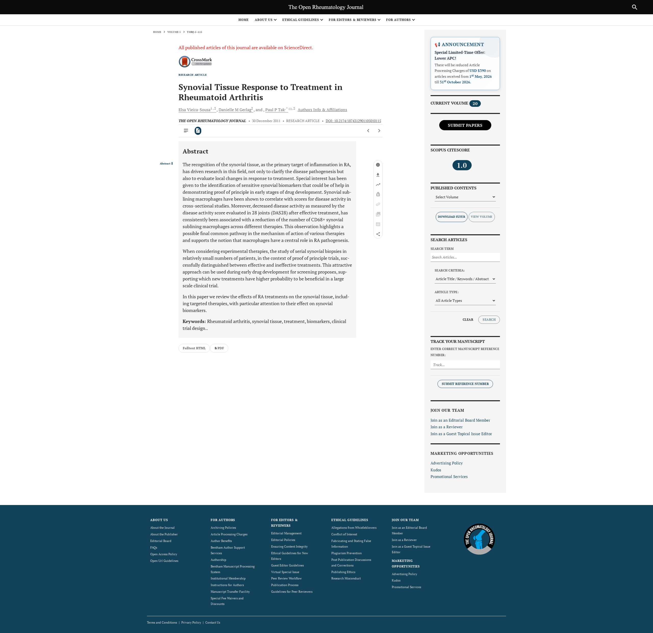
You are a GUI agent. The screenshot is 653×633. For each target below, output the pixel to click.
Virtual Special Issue (285, 572)
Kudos (436, 469)
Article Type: (447, 292)
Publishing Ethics (343, 572)
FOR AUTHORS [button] (398, 20)
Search (489, 319)
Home (243, 20)
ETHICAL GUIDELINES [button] (300, 20)
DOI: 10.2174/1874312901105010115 (353, 121)
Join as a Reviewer (447, 426)
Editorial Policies (283, 540)
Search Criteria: (450, 270)
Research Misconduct (346, 578)
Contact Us (212, 622)
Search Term (442, 249)
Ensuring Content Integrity (289, 546)
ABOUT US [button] (264, 20)
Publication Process (284, 585)
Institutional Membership (228, 578)
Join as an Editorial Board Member (460, 420)
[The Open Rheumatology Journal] (479, 539)
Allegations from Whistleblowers (353, 527)
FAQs (153, 547)
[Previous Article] (368, 131)
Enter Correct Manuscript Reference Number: (465, 352)
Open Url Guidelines (164, 561)
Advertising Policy (447, 463)
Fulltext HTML (194, 348)
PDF (221, 348)
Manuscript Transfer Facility (230, 591)
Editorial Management (286, 533)
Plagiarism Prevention (346, 553)
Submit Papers (465, 125)
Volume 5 (174, 32)
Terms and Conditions (162, 622)
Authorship (218, 560)
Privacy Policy (191, 622)
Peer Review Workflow (286, 578)
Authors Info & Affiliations (322, 109)
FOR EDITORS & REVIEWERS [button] (352, 20)
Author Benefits (221, 541)
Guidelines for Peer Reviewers (291, 591)
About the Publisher (164, 534)
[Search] (635, 7)
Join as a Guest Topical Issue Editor (461, 433)
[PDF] (198, 131)
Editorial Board (160, 541)
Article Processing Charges (229, 534)
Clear (468, 319)
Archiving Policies (223, 527)
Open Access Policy (163, 554)
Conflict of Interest (344, 534)
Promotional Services (449, 476)
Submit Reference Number (465, 384)
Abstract (165, 163)
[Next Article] (379, 131)
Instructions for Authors (227, 585)
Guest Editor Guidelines (287, 565)
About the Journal (162, 527)
